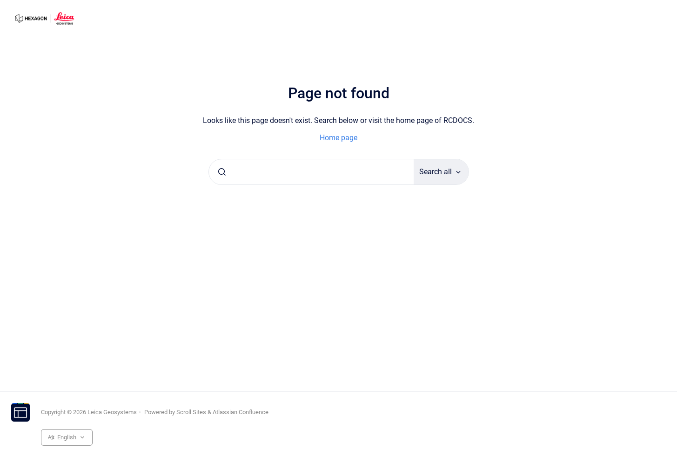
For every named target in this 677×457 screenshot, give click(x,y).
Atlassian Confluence (240, 412)
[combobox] (311, 171)
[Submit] (221, 171)
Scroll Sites (191, 412)
